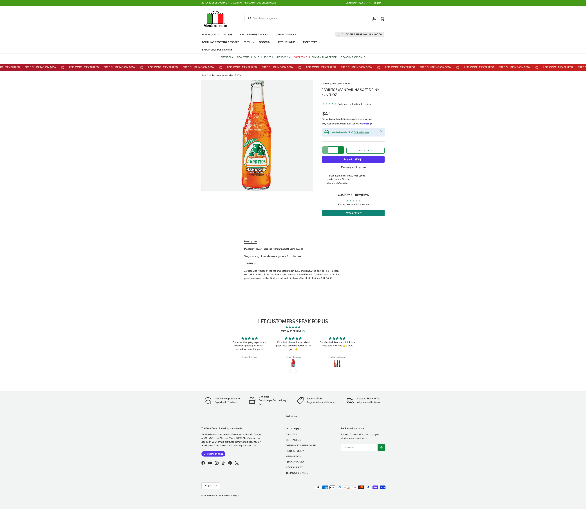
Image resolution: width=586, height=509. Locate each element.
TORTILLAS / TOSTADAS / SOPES (220, 42)
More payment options (353, 167)
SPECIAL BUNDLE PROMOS (217, 49)
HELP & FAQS (293, 456)
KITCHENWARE (286, 42)
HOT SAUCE (209, 34)
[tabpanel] (293, 265)
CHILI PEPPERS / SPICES (254, 34)
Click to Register (361, 132)
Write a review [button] (353, 212)
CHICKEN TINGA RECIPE (324, 57)
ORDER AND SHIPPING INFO (301, 445)
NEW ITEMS (243, 57)
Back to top (291, 416)
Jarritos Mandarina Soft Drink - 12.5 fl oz (225, 75)
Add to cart (365, 150)
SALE (256, 57)
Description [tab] (250, 241)
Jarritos (325, 83)
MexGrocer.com (214, 495)
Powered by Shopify (230, 495)
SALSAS (227, 34)
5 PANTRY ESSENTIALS (353, 57)
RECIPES (268, 57)
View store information (337, 183)
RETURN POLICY (295, 451)
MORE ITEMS (310, 42)
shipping (346, 119)
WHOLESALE (300, 57)
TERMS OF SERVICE (297, 472)
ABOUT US (292, 434)
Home (203, 75)
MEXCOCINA (283, 57)
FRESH (247, 42)
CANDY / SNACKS (286, 34)
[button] (382, 19)
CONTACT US (293, 440)
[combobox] (300, 18)
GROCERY (264, 42)
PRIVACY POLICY (295, 461)
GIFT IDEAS (227, 57)
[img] (293, 327)
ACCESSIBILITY (294, 467)
